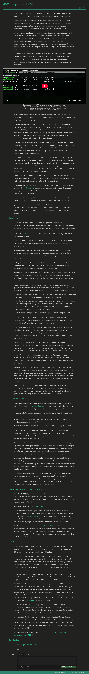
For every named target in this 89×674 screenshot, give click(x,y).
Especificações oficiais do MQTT (28, 645)
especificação (35, 516)
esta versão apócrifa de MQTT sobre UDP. (46, 526)
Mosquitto (30, 188)
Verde (27, 234)
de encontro (31, 600)
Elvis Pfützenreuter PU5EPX (78, 672)
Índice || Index (79, 8)
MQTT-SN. (39, 506)
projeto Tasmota (38, 406)
